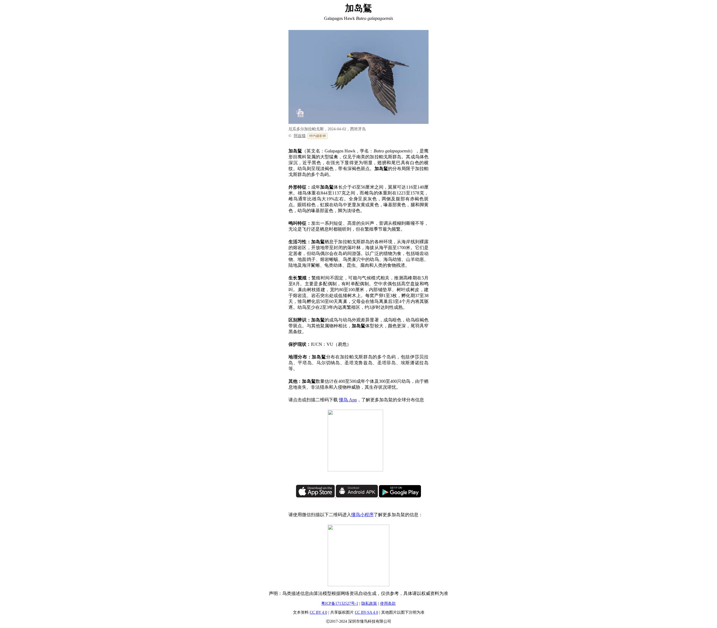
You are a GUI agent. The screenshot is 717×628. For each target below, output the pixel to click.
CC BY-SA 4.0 (366, 612)
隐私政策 (369, 603)
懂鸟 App (348, 399)
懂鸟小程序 (362, 514)
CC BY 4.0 (318, 612)
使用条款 (388, 603)
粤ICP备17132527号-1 (339, 603)
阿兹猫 (300, 136)
